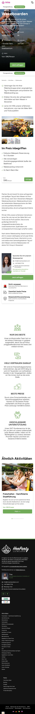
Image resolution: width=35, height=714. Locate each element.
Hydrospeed (4, 622)
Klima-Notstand (26, 708)
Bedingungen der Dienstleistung (18, 706)
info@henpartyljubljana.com (22, 261)
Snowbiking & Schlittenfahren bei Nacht (11, 650)
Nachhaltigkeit (18, 708)
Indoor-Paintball (5, 667)
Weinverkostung (5, 663)
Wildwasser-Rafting (6, 652)
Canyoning (4, 630)
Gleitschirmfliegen (6, 628)
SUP (3, 648)
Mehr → (17, 511)
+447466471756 (19, 263)
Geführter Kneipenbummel (9, 688)
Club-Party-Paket (7, 680)
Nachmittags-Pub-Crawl (9, 686)
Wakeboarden (5, 634)
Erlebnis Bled (5, 661)
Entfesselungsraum (6, 642)
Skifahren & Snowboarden (8, 624)
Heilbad (3, 657)
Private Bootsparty (7, 690)
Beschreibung (19, 73)
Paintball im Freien (6, 646)
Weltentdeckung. (20, 570)
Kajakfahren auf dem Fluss (8, 638)
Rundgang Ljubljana (6, 644)
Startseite (4, 80)
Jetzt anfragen (17, 277)
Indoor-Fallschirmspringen (8, 640)
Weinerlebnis (5, 620)
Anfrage (28, 179)
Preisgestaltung (7, 73)
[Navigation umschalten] (32, 2)
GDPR (28, 706)
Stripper (5, 684)
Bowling (5, 682)
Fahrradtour (4, 626)
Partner (7, 706)
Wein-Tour (4, 659)
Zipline (3, 669)
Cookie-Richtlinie (9, 708)
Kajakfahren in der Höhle (7, 655)
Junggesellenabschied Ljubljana (18, 566)
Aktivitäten (11, 80)
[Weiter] (31, 477)
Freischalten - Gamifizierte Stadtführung (11, 616)
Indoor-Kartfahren (6, 665)
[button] (31, 126)
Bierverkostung (5, 636)
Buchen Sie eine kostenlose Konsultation (22, 266)
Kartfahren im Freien (6, 632)
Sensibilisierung (5, 618)
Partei (5, 678)
